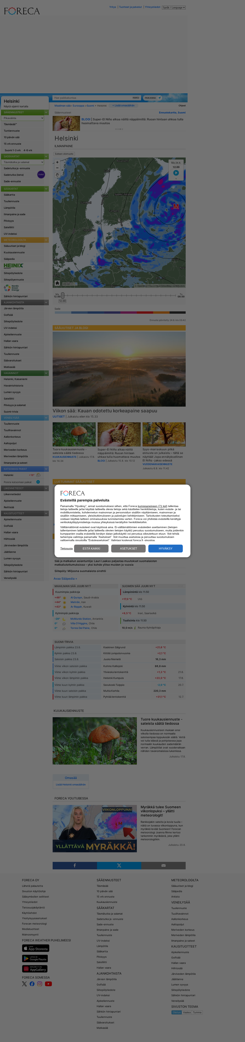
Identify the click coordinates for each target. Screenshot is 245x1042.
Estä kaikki (91, 548)
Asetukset (128, 548)
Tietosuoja (66, 548)
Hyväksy (165, 548)
